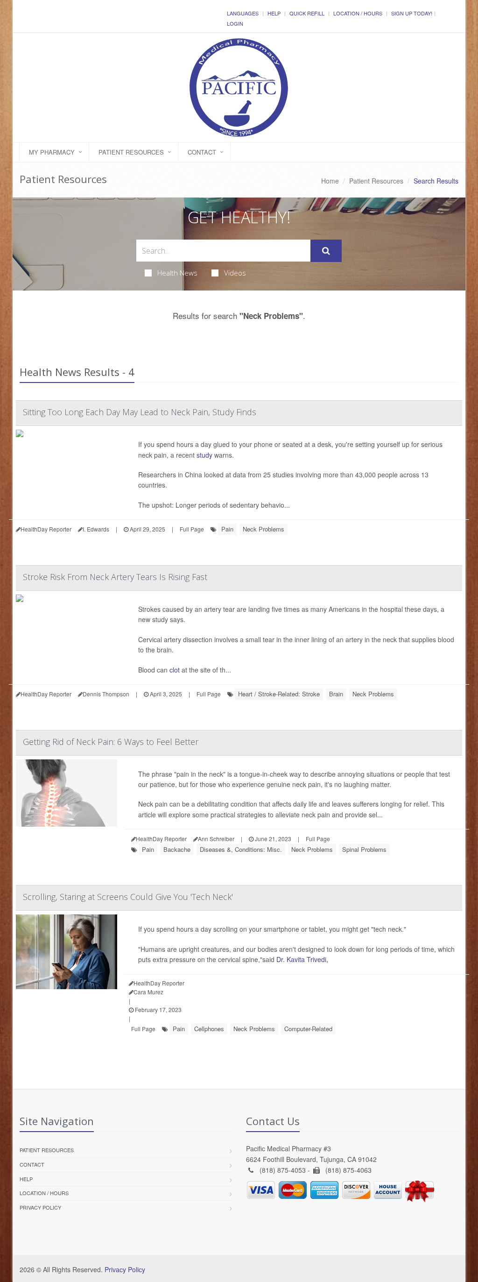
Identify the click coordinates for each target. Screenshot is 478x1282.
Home (330, 180)
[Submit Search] (326, 251)
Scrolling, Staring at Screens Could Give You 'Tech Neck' (128, 896)
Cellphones (209, 1028)
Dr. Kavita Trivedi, (302, 959)
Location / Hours (357, 13)
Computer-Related (308, 1028)
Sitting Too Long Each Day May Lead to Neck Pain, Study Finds (139, 412)
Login (235, 23)
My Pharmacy (52, 152)
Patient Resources (131, 152)
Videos (235, 272)
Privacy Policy (40, 1207)
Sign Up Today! (411, 13)
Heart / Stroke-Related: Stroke (279, 693)
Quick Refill (306, 13)
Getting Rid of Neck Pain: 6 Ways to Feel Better (110, 741)
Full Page (192, 529)
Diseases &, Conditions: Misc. (241, 849)
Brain (336, 693)
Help (274, 13)
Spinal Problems (364, 849)
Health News (177, 272)
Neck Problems (263, 528)
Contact (202, 152)
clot (174, 669)
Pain (227, 528)
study (204, 455)
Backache (176, 849)
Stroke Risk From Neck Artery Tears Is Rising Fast (115, 576)
